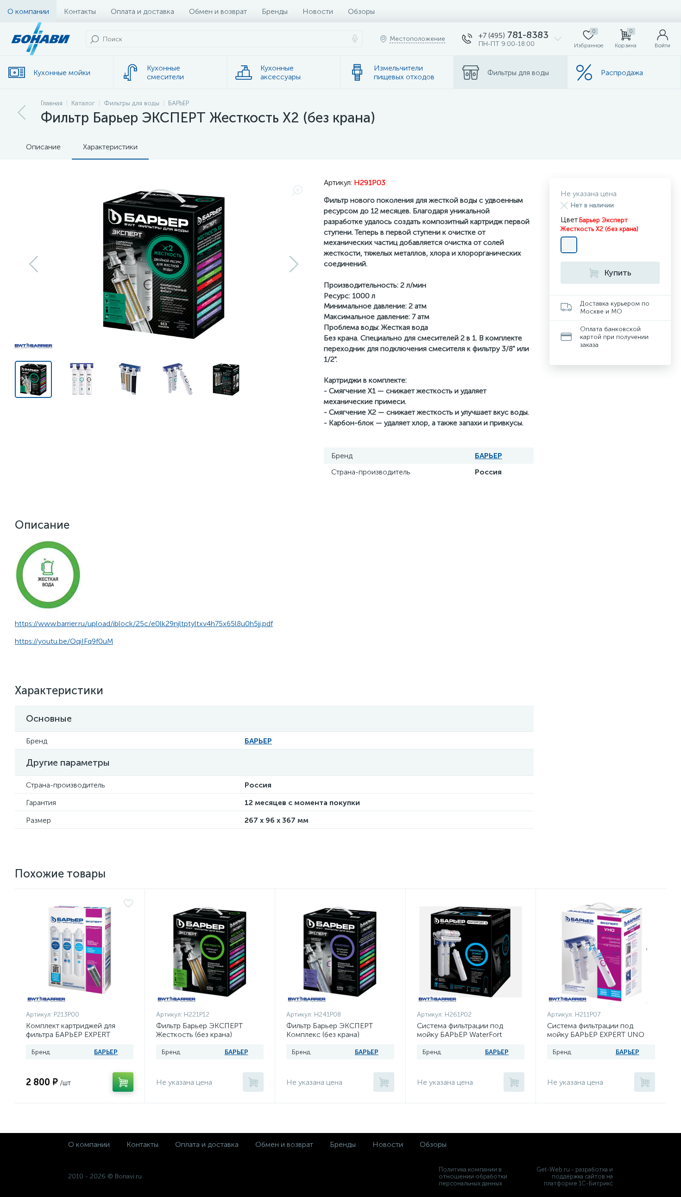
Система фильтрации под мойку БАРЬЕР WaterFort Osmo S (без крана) (460, 1034)
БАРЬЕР (488, 455)
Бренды (275, 11)
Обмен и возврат (218, 11)
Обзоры (361, 11)
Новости (318, 11)
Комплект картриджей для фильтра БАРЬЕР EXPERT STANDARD (70, 1034)
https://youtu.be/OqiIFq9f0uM (64, 641)
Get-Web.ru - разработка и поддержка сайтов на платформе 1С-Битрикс (574, 1176)
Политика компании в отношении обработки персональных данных (473, 1176)
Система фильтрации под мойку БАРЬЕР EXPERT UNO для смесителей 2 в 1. (595, 1034)
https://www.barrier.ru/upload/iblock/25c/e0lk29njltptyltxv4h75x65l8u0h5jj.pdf (144, 623)
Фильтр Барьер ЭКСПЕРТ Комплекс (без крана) (329, 1030)
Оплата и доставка (142, 11)
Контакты (80, 11)
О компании (28, 11)
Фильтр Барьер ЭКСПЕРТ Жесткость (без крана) (199, 1030)
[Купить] (123, 1082)
